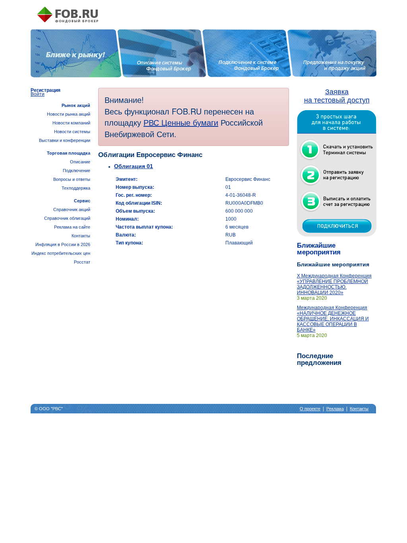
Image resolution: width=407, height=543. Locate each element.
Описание (80, 161)
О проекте (310, 408)
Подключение (76, 170)
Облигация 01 (133, 166)
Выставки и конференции (64, 140)
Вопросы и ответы (71, 179)
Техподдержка (76, 188)
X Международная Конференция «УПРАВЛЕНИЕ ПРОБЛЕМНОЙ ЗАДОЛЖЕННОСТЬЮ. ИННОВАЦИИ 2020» (334, 284)
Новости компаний (71, 122)
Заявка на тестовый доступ (337, 96)
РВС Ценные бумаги (180, 122)
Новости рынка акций (68, 114)
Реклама (335, 408)
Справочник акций (71, 209)
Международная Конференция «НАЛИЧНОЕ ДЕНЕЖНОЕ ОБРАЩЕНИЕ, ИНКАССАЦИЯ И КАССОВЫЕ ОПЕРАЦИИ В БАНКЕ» (333, 319)
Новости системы (72, 131)
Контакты (81, 235)
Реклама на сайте (72, 227)
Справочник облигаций (67, 218)
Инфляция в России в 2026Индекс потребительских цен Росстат (60, 253)
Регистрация (45, 90)
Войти (38, 94)
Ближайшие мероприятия (319, 249)
